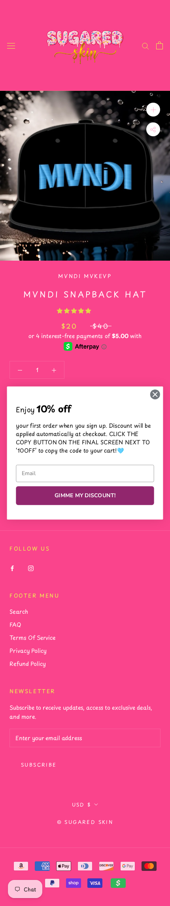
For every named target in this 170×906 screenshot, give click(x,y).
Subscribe (39, 764)
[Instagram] (31, 567)
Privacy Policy (28, 651)
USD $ (81, 804)
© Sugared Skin (85, 821)
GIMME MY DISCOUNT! (85, 495)
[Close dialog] (155, 394)
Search (18, 611)
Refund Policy (27, 664)
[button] (75, 310)
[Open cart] (159, 45)
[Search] (145, 45)
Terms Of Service (32, 637)
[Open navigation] (11, 45)
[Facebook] (12, 567)
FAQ (15, 624)
